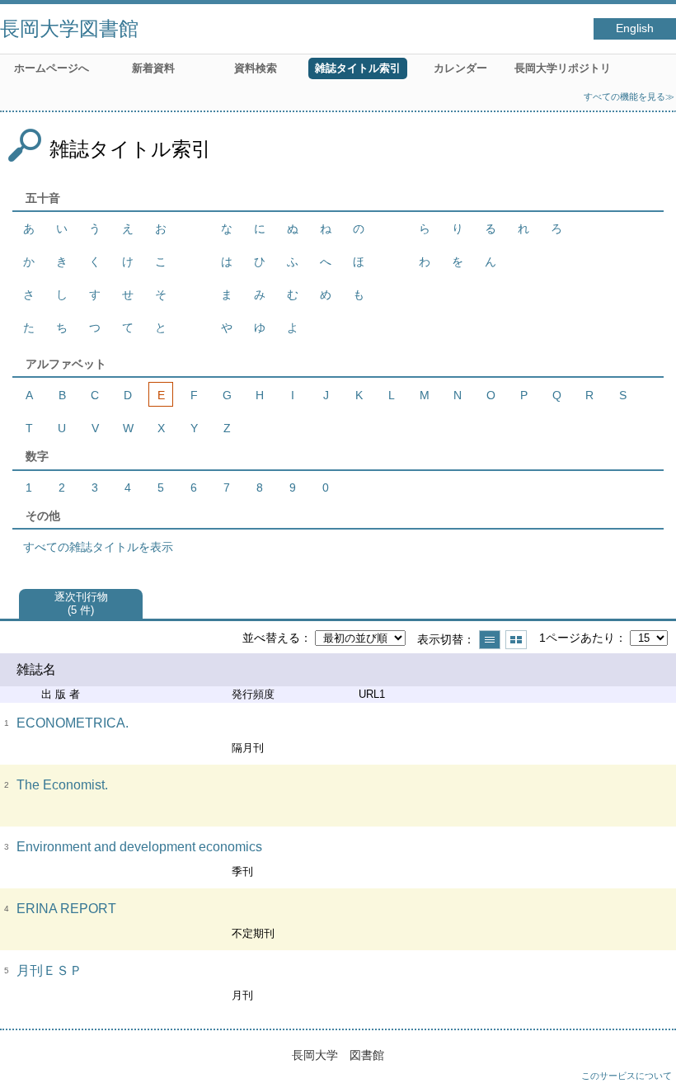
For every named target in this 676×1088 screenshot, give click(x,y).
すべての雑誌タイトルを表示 (98, 546)
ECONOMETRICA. (72, 723)
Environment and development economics (139, 847)
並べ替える (271, 637)
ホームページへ (51, 68)
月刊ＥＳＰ (49, 970)
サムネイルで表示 (516, 639)
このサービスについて (626, 1076)
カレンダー (460, 68)
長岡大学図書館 (69, 28)
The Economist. (62, 785)
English (635, 28)
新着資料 (153, 68)
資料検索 (255, 68)
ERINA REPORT (66, 909)
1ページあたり (577, 637)
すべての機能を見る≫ (629, 96)
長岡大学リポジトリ (562, 68)
